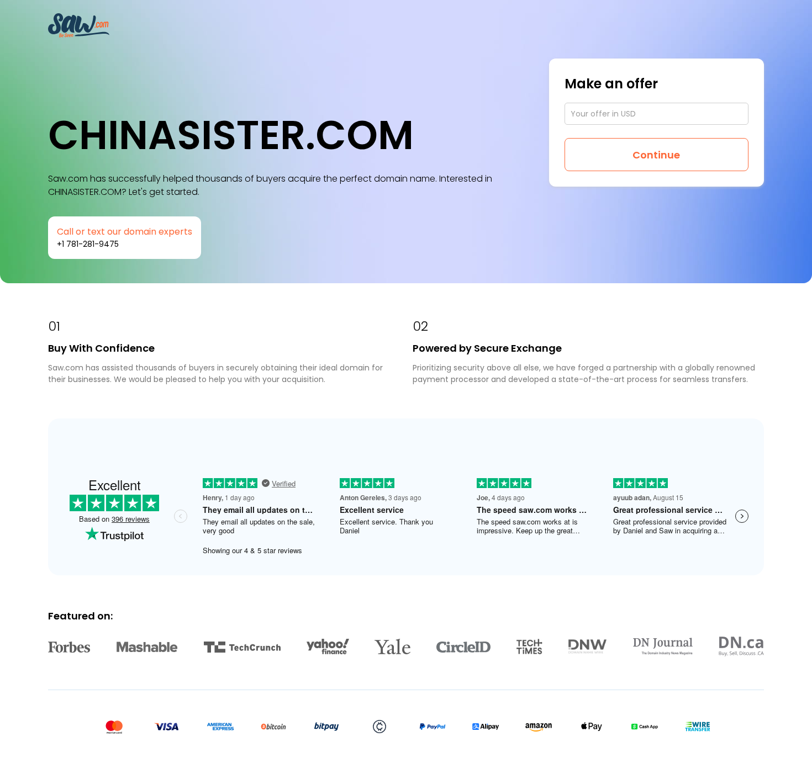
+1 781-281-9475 (88, 244)
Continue (656, 155)
